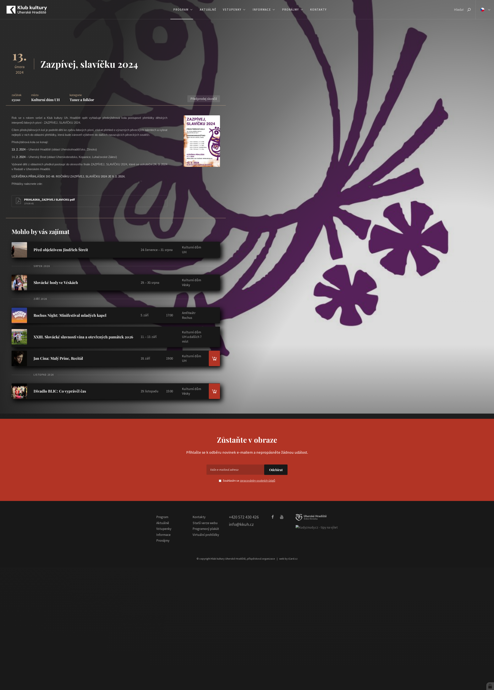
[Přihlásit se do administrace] (490, 686)
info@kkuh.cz (241, 524)
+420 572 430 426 (244, 517)
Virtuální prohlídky (206, 535)
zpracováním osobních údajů (257, 480)
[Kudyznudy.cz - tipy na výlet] (317, 527)
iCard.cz (293, 558)
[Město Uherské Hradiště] (311, 517)
